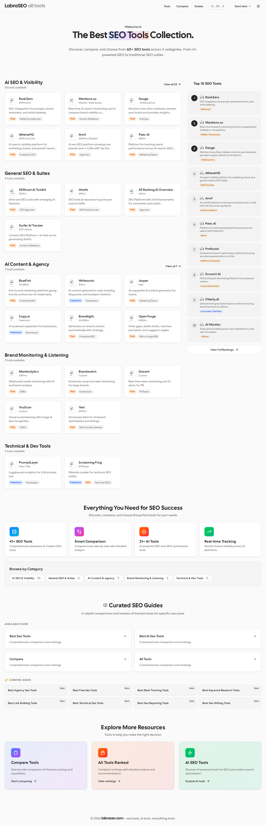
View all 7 (171, 266)
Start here (241, 6)
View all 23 (170, 84)
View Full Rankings (222, 349)
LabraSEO (16, 6)
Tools (167, 6)
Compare (182, 6)
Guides (199, 6)
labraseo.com (112, 818)
